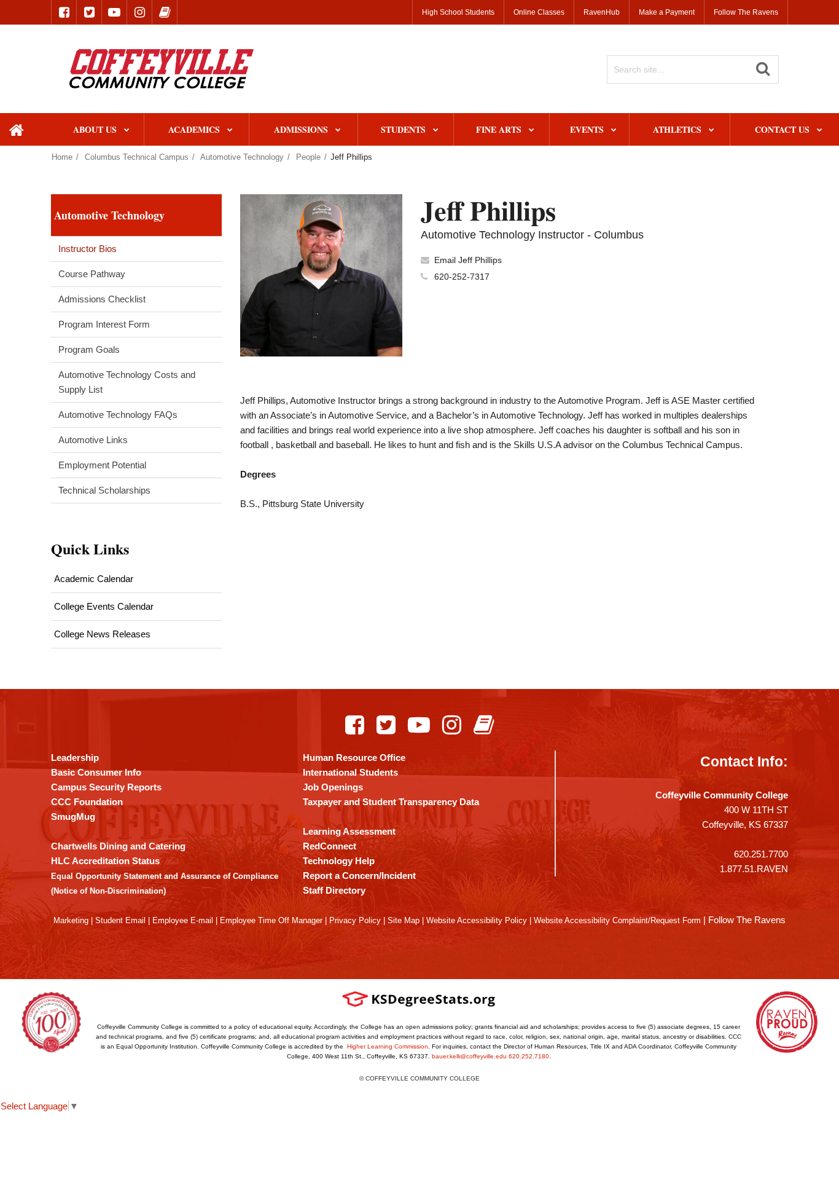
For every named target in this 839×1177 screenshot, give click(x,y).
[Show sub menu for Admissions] (338, 130)
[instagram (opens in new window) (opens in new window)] (139, 12)
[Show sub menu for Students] (436, 130)
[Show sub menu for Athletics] (711, 130)
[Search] (762, 69)
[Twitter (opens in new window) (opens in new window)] (386, 725)
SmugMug (73, 816)
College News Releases (102, 634)
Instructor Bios (87, 248)
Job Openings (333, 787)
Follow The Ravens (746, 12)
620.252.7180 (529, 1056)
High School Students (458, 12)
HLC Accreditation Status (105, 861)
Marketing (70, 920)
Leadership (75, 757)
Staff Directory (334, 890)
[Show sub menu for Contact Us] (819, 130)
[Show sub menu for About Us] (127, 130)
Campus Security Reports (106, 787)
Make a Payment (667, 12)
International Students (350, 772)
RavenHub (601, 12)
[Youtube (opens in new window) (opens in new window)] (419, 725)
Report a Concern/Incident (359, 875)
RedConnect (329, 846)
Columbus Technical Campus (137, 157)
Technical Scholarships (104, 490)
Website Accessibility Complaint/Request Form (617, 920)
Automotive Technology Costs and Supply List (126, 382)
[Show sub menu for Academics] (230, 130)
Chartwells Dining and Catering (118, 846)
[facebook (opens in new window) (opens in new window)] (64, 12)
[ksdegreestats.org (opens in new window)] (419, 999)
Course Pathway (91, 274)
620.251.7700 (761, 854)
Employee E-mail (182, 920)
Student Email (120, 920)
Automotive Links (93, 440)
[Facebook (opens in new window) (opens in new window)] (354, 725)
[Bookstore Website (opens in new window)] (164, 12)
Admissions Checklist (102, 299)
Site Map (403, 920)
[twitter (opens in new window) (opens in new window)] (89, 12)
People (308, 157)
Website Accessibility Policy (476, 920)
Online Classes (538, 12)
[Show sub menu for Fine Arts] (531, 130)
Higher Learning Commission (387, 1046)
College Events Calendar (104, 606)
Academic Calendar (93, 578)
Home (62, 157)
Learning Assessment (349, 831)
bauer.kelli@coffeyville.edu (469, 1056)
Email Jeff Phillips (468, 260)
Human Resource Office (354, 757)
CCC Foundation (87, 802)
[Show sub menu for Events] (614, 130)
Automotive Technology (242, 157)
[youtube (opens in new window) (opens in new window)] (114, 12)
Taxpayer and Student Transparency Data (391, 802)
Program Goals (89, 349)
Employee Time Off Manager (271, 920)
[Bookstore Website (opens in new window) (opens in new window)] (484, 725)
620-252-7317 (462, 276)
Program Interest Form (104, 324)
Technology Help (339, 861)
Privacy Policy (355, 920)
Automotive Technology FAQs (118, 414)
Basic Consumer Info (96, 772)
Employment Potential (102, 465)
